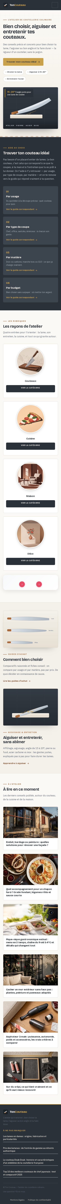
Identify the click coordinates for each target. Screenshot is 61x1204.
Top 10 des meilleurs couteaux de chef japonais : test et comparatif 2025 (29, 1173)
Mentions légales (17, 1200)
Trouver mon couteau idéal (21, 61)
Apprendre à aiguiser (14, 763)
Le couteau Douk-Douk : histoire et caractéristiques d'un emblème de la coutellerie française (28, 1161)
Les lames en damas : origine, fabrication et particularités (24, 1137)
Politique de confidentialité (39, 1200)
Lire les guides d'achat (15, 681)
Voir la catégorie (30, 388)
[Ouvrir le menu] (55, 5)
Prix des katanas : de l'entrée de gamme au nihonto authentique (28, 1149)
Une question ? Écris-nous (14, 1191)
